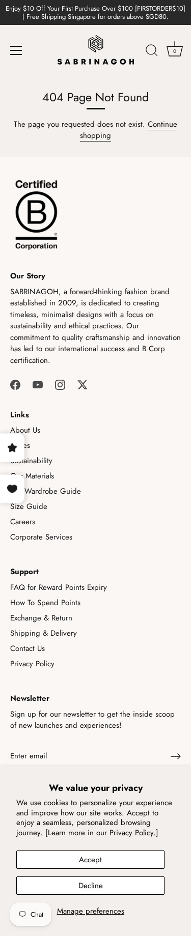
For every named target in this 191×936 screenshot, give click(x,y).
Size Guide (28, 506)
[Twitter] (82, 383)
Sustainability (31, 460)
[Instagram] (60, 383)
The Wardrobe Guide (45, 491)
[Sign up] (176, 756)
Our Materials (32, 475)
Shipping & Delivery (43, 633)
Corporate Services (41, 537)
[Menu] (16, 50)
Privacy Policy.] (134, 832)
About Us (25, 430)
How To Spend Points (45, 602)
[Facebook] (15, 383)
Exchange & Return (41, 617)
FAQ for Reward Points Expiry (58, 587)
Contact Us (27, 648)
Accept (90, 859)
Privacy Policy (32, 663)
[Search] (152, 52)
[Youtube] (38, 383)
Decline (90, 885)
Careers (22, 521)
